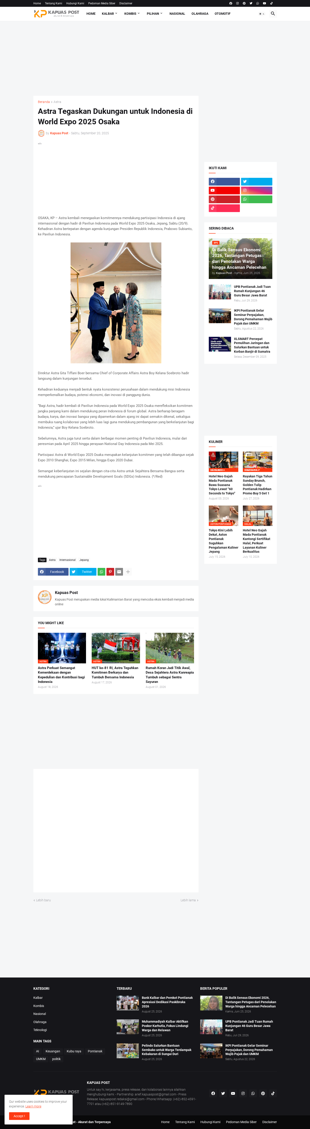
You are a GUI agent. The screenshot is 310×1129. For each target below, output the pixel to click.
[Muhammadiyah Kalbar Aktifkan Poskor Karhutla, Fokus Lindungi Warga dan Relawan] (128, 1026)
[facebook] (230, 3)
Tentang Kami (53, 3)
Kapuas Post (66, 592)
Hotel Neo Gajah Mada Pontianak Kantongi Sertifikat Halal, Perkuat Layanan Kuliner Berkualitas (256, 541)
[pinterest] (244, 3)
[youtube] (264, 3)
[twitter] (251, 3)
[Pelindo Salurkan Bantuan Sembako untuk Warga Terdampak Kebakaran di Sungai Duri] (128, 1050)
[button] (262, 14)
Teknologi (40, 1030)
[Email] (119, 572)
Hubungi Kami (75, 3)
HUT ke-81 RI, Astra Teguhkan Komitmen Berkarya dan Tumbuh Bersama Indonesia (115, 672)
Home (37, 3)
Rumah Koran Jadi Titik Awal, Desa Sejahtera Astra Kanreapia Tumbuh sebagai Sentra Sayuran (170, 675)
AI (37, 1051)
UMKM (41, 1059)
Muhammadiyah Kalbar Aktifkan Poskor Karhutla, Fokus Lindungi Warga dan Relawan (165, 1026)
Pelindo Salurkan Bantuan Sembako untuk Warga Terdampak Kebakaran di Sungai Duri (166, 1050)
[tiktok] (271, 3)
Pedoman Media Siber (101, 3)
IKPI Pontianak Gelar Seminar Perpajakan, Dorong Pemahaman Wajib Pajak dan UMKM (253, 317)
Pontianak (95, 1051)
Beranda (44, 102)
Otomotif (223, 13)
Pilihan (153, 13)
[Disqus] (116, 832)
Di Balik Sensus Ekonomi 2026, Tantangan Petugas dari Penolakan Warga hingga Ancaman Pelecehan (250, 1002)
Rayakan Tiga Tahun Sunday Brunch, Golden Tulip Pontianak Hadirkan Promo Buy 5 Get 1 (257, 484)
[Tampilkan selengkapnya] (128, 572)
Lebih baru (43, 900)
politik (56, 1059)
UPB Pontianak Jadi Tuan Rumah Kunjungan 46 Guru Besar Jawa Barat (252, 291)
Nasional (177, 13)
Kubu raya (74, 1051)
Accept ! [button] (19, 1116)
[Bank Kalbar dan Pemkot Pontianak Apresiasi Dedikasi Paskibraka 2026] (128, 1003)
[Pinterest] (110, 572)
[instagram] (237, 3)
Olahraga (200, 13)
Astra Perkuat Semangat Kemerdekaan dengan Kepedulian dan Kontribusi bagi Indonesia (61, 675)
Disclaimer (125, 3)
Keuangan (53, 1051)
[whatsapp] (257, 3)
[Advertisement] (155, 58)
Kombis (130, 13)
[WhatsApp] (101, 572)
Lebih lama (188, 900)
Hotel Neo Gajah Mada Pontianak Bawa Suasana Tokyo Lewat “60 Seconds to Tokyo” (222, 484)
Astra (57, 102)
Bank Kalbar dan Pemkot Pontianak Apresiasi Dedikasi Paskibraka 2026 (167, 1002)
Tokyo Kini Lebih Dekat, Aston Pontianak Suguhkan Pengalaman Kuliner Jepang (223, 541)
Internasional (67, 560)
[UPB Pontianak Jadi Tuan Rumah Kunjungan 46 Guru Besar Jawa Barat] (220, 292)
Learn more (33, 1106)
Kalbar (108, 13)
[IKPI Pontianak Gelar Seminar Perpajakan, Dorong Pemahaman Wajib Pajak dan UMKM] (220, 315)
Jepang (84, 560)
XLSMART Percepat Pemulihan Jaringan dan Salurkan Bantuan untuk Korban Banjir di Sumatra (252, 345)
